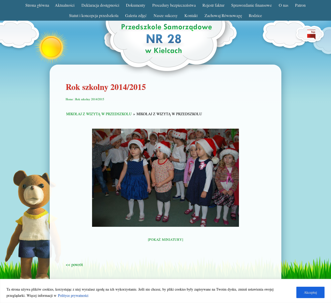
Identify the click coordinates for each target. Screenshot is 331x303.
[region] (165, 291)
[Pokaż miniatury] (165, 239)
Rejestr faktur (213, 5)
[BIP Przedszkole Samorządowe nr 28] (311, 38)
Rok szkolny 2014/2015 (89, 99)
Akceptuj (310, 292)
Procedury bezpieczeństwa (174, 5)
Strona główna (37, 5)
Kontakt (191, 15)
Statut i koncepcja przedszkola (93, 15)
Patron (300, 5)
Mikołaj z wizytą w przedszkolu (99, 113)
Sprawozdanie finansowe (251, 5)
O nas (283, 5)
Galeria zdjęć (136, 15)
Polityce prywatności (73, 295)
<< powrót (74, 264)
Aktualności (64, 5)
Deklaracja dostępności (100, 5)
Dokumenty (135, 5)
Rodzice (255, 15)
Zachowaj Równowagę (223, 15)
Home (69, 99)
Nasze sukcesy (166, 15)
